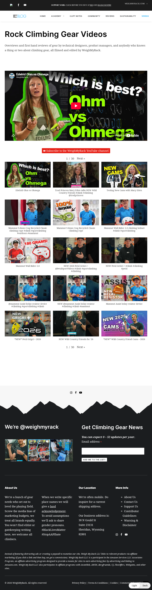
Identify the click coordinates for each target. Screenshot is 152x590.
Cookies (114, 582)
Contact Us (130, 502)
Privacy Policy (79, 582)
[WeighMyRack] (19, 16)
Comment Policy (128, 582)
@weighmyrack (39, 427)
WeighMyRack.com (135, 4)
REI (91, 5)
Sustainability (128, 16)
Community (94, 16)
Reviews (110, 16)
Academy (56, 16)
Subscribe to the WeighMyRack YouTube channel (77, 150)
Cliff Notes (76, 16)
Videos (145, 16)
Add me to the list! (94, 460)
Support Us (131, 506)
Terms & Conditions (98, 582)
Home (43, 16)
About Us (130, 497)
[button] (80, 158)
